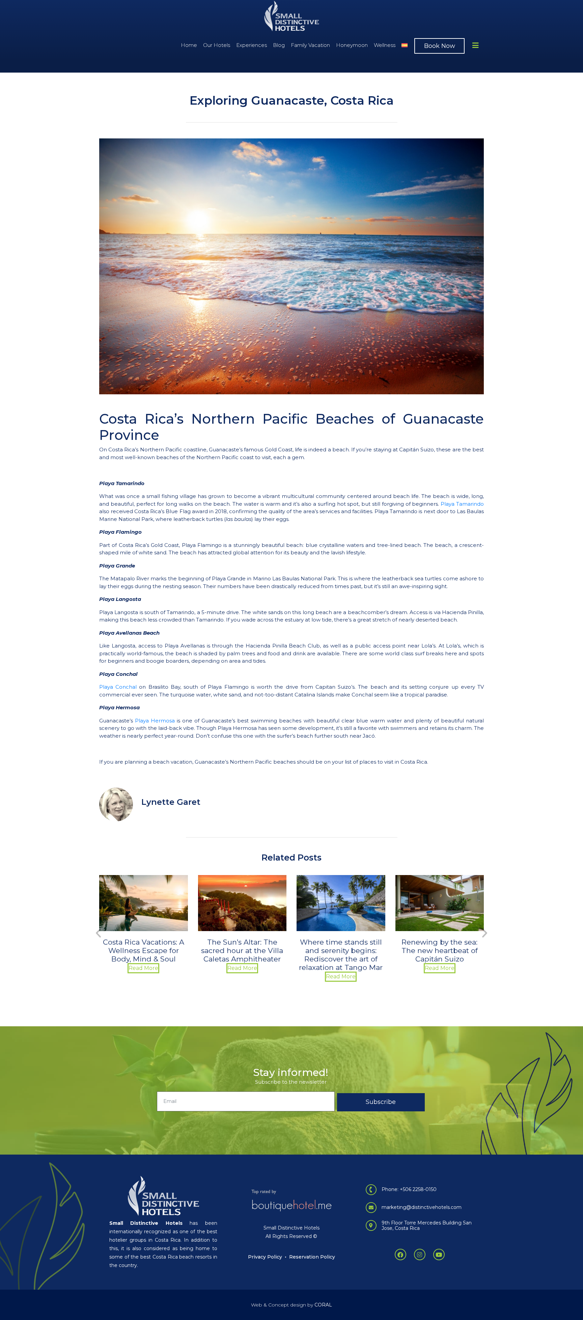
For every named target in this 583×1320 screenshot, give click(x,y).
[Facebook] (400, 1254)
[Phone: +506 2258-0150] (371, 1189)
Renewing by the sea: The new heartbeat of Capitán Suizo (341, 950)
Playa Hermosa (155, 720)
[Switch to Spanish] (404, 45)
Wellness (384, 45)
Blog (279, 45)
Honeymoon (352, 45)
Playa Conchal (118, 687)
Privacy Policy (265, 1257)
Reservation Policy (312, 1257)
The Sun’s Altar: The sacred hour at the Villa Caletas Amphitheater (144, 950)
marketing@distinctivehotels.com (422, 1207)
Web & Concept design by (291, 1305)
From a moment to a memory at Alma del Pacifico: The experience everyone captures (439, 955)
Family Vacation (310, 45)
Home (189, 45)
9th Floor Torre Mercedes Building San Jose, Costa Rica (427, 1226)
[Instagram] (419, 1254)
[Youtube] (439, 1254)
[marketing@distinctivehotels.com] (371, 1207)
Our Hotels (216, 45)
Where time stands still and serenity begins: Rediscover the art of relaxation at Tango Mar (242, 955)
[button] (98, 933)
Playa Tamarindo (462, 504)
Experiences (251, 45)
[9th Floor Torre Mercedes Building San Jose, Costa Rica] (371, 1225)
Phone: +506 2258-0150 (409, 1189)
